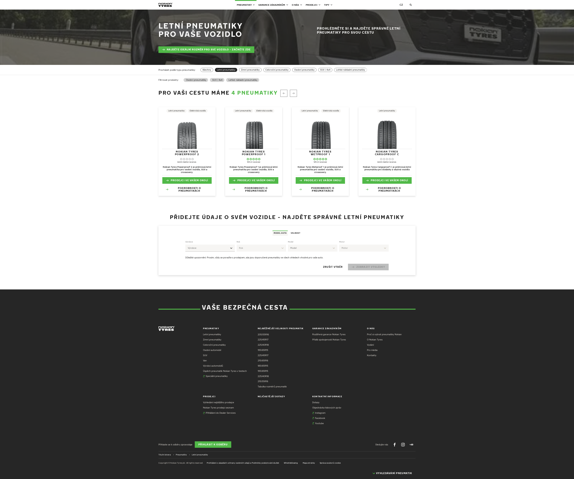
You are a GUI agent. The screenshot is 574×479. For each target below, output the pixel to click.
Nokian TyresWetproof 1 (320, 153)
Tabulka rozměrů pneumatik (272, 386)
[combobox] (210, 248)
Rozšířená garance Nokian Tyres (328, 334)
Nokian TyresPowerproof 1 (253, 153)
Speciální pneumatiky (217, 376)
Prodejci (311, 4)
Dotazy (315, 402)
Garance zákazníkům (271, 4)
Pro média (372, 350)
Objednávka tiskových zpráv (326, 407)
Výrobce (189, 242)
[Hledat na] (411, 5)
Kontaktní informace (327, 396)
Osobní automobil (212, 350)
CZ (401, 4)
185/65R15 (263, 365)
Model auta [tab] (280, 233)
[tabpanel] (287, 255)
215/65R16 (263, 360)
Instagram (320, 413)
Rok (238, 242)
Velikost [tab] (295, 233)
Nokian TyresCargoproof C (387, 153)
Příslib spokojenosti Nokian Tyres (329, 339)
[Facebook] (394, 444)
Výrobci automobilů (213, 365)
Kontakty (371, 355)
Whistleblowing (291, 463)
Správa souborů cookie (330, 463)
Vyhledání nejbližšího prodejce (218, 402)
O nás (295, 4)
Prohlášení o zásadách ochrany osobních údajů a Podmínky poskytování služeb (243, 463)
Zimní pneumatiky (250, 69)
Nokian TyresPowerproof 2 (187, 153)
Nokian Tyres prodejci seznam (218, 407)
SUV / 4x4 (325, 69)
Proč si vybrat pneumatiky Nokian (384, 334)
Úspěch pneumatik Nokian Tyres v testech (225, 371)
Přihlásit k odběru (213, 444)
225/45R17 (263, 339)
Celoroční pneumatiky (276, 69)
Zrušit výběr (333, 266)
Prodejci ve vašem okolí (189, 180)
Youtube (319, 423)
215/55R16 (263, 381)
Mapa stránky (309, 463)
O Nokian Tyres (375, 339)
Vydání (370, 345)
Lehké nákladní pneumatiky (350, 69)
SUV (205, 355)
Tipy (326, 4)
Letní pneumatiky (212, 334)
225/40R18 (263, 345)
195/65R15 (263, 350)
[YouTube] (411, 444)
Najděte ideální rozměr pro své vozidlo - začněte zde (209, 49)
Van (205, 360)
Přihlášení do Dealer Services (221, 413)
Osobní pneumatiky (304, 69)
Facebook (320, 418)
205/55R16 (263, 334)
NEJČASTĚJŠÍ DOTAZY (271, 396)
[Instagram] (403, 444)
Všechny (206, 69)
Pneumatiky (244, 4)
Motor (342, 242)
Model (290, 242)
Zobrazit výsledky (370, 266)
